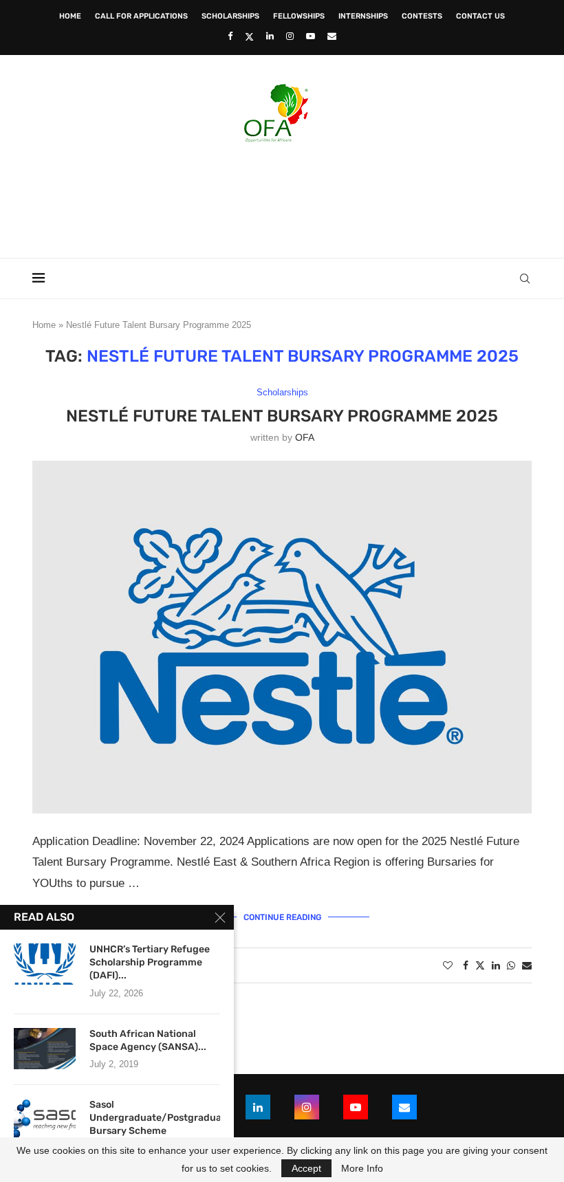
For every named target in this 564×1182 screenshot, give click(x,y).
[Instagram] (290, 36)
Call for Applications (141, 16)
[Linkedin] (270, 36)
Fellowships (299, 16)
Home (70, 16)
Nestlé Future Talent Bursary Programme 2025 (282, 416)
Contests (422, 16)
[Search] (525, 278)
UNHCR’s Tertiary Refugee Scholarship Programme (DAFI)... (149, 962)
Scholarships (230, 16)
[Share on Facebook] (465, 965)
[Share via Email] (527, 965)
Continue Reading (282, 917)
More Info (362, 1168)
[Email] (331, 36)
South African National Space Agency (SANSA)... (147, 1040)
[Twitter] (249, 36)
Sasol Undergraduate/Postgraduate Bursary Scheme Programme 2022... (154, 1124)
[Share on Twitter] (480, 965)
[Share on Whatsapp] (511, 965)
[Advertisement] (282, 196)
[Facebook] (230, 36)
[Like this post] (448, 965)
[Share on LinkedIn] (496, 965)
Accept (306, 1168)
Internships (363, 16)
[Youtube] (310, 36)
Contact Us (480, 16)
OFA (304, 437)
